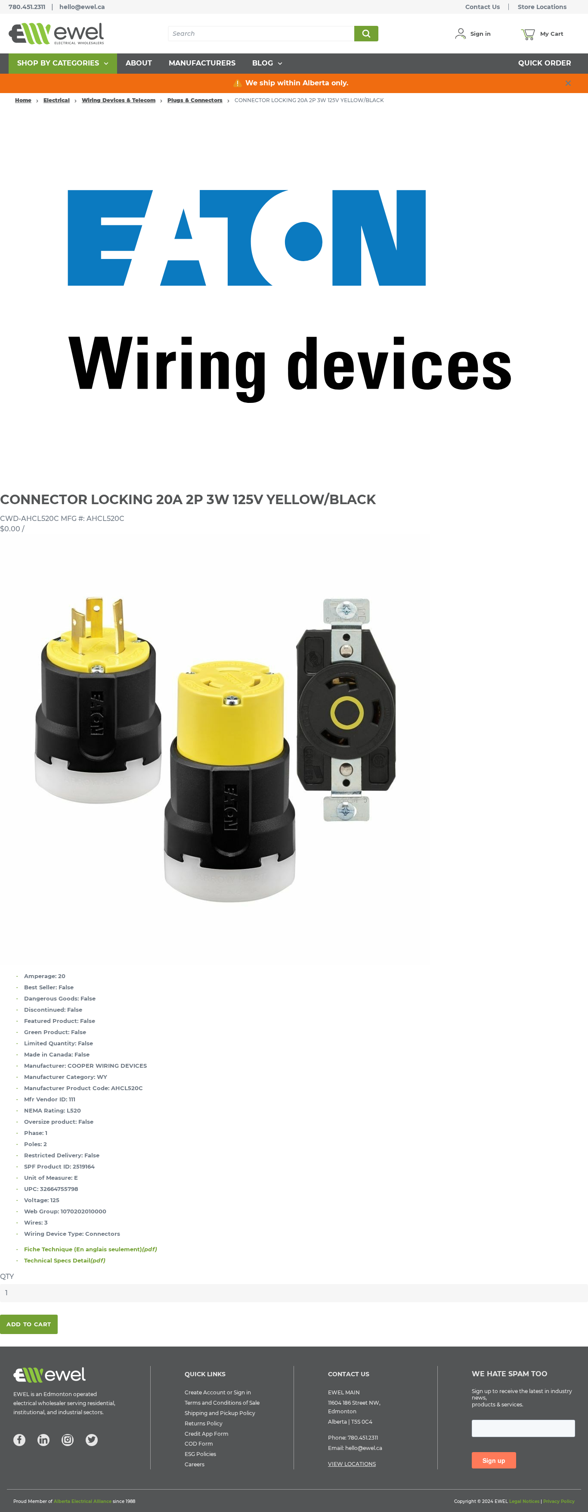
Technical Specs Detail (64, 1260)
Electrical (56, 100)
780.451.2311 (27, 7)
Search (366, 33)
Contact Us (482, 7)
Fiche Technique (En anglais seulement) (90, 1249)
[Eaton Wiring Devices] (294, 295)
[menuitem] (63, 63)
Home (23, 100)
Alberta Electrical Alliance (82, 1501)
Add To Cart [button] (28, 1324)
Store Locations (542, 7)
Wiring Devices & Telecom (118, 100)
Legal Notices (524, 1501)
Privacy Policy (559, 1501)
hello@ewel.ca (82, 7)
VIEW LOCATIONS (352, 1464)
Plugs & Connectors (195, 100)
